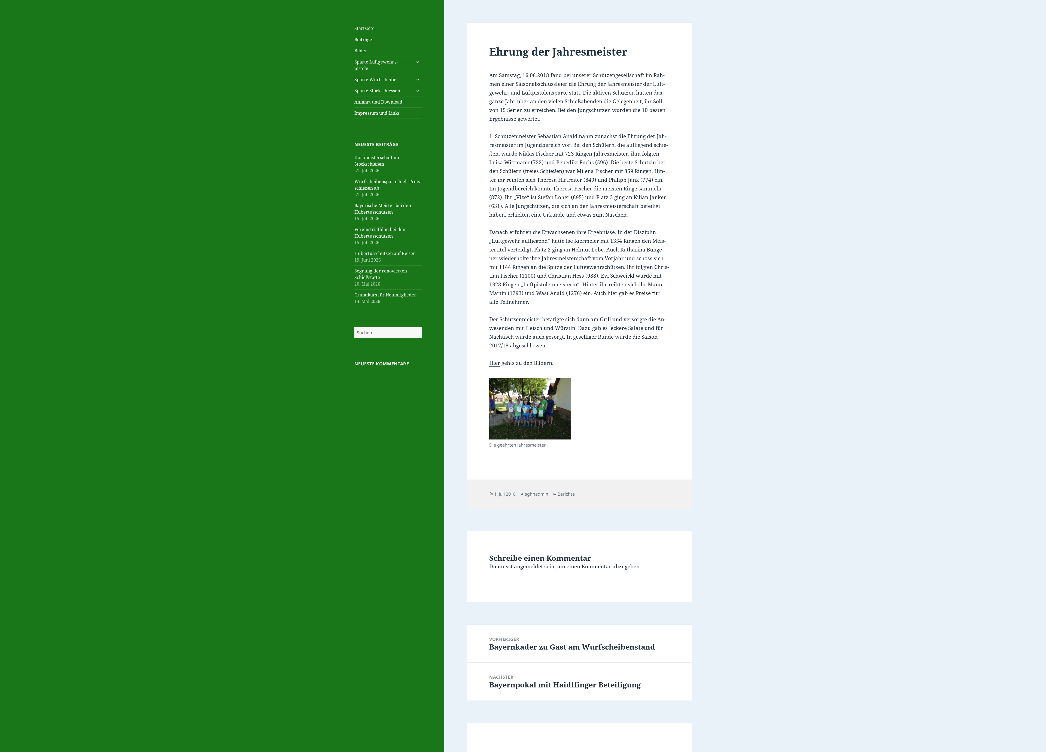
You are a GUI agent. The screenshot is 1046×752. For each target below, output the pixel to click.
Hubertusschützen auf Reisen (385, 253)
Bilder (360, 51)
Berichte (566, 494)
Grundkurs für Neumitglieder (385, 295)
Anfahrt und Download (378, 102)
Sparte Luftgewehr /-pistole (376, 65)
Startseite (364, 28)
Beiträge (363, 40)
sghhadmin (536, 494)
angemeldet (528, 566)
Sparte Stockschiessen (377, 91)
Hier (494, 362)
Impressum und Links (377, 113)
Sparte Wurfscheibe (375, 80)
